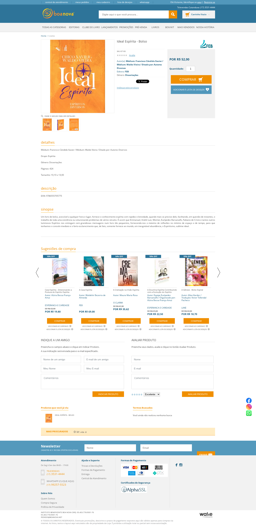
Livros (155, 27)
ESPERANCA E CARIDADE (58, 300)
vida (82, 432)
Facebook (176, 465)
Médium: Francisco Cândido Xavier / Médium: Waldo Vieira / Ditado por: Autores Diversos (140, 65)
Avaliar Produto (198, 394)
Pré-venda (141, 27)
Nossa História (205, 27)
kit (78, 432)
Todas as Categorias (54, 27)
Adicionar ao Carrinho (58, 326)
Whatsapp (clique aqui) (60, 481)
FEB (127, 71)
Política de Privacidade (52, 506)
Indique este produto (128, 87)
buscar (173, 14)
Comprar (187, 79)
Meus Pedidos (82, 2)
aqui (199, 2)
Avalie (132, 55)
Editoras (74, 27)
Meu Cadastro (103, 2)
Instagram (180, 465)
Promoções (126, 27)
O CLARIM (126, 299)
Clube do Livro (91, 27)
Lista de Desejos (124, 2)
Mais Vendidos (186, 27)
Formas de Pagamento (93, 470)
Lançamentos (109, 27)
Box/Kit (169, 27)
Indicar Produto (108, 394)
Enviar (203, 455)
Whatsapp (144, 2)
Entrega (86, 474)
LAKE (193, 302)
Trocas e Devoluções (92, 465)
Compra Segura (49, 502)
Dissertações (131, 75)
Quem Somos (48, 498)
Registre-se (209, 2)
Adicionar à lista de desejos (189, 89)
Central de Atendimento (56, 2)
